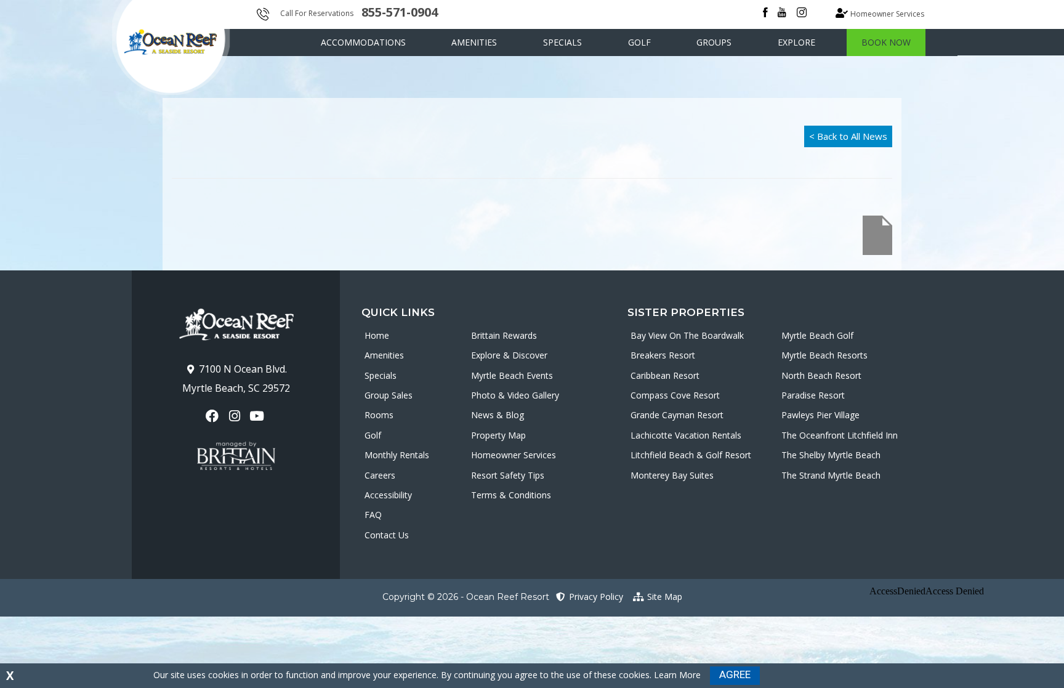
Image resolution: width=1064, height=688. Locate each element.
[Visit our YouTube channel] (258, 416)
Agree (735, 674)
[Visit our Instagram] (235, 416)
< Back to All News (848, 136)
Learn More (677, 675)
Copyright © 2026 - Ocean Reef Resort (465, 596)
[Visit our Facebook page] (213, 416)
